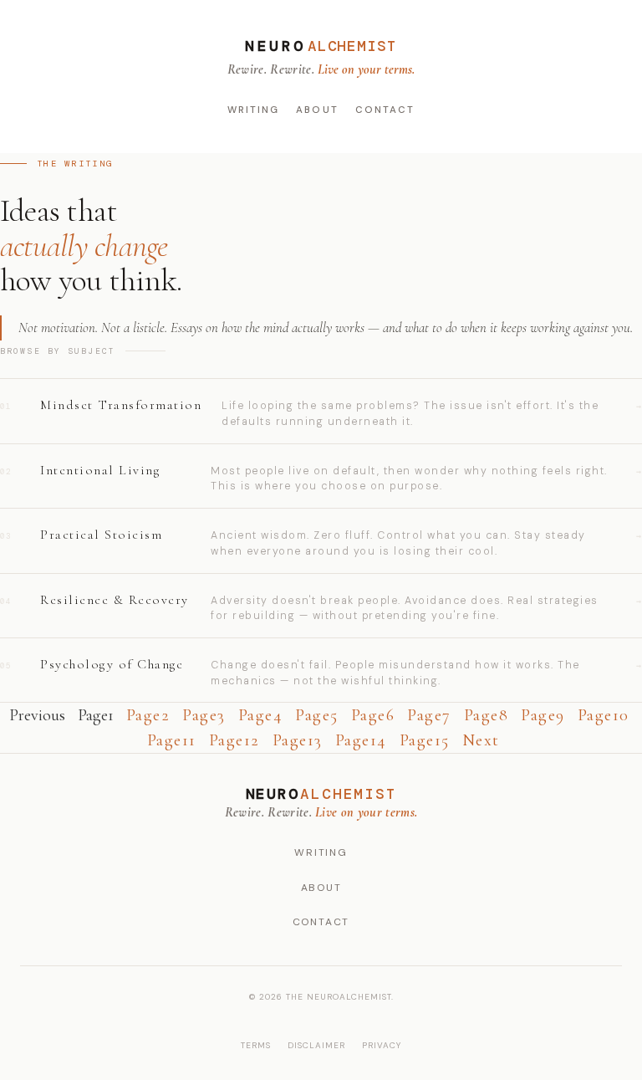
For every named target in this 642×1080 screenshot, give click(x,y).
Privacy (381, 1045)
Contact (385, 110)
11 (171, 740)
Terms (256, 1045)
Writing (253, 110)
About (317, 110)
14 (361, 740)
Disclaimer (316, 1045)
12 (234, 740)
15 (425, 740)
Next (481, 740)
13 (298, 740)
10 (603, 715)
